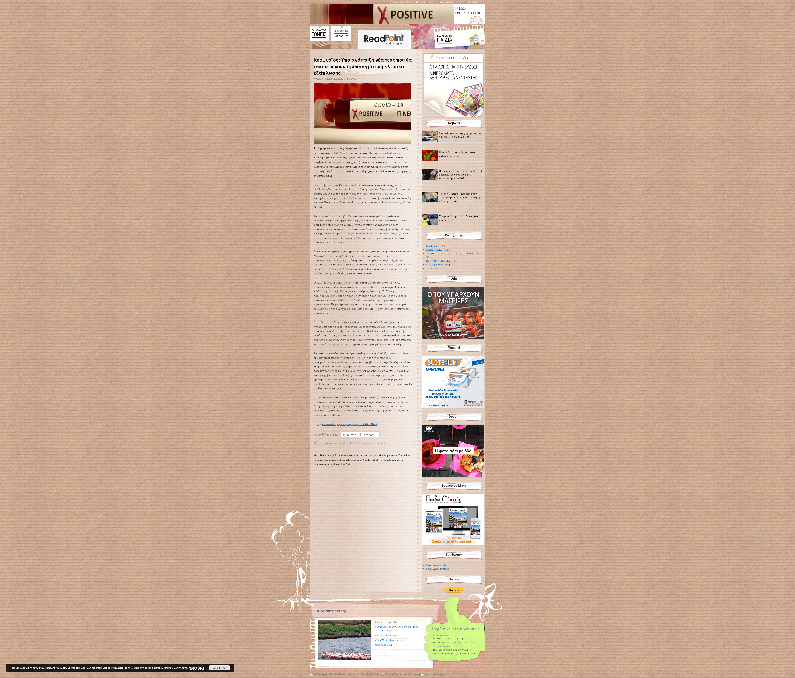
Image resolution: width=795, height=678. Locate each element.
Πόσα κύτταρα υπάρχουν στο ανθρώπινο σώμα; (457, 154)
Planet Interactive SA (436, 565)
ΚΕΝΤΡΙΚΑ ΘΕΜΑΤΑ (438, 260)
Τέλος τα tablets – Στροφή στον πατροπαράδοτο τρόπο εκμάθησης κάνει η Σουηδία (460, 197)
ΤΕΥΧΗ (430, 268)
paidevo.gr (324, 665)
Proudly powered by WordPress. (330, 674)
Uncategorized (433, 245)
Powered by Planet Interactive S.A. (402, 674)
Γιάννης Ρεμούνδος (385, 635)
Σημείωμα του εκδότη (438, 264)
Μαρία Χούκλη (383, 644)
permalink (380, 443)
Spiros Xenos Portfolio (437, 568)
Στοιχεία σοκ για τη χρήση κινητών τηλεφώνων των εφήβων (460, 135)
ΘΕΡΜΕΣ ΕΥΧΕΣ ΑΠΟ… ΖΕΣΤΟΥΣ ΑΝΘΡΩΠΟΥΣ (454, 253)
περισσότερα (196, 667)
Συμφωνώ (219, 668)
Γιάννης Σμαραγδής (386, 622)
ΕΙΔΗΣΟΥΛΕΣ (349, 443)
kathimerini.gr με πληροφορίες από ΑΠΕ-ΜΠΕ (349, 424)
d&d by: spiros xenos (435, 674)
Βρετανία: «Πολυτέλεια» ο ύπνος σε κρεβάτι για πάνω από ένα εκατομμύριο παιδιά (461, 174)
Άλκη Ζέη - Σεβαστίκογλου (390, 640)
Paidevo (352, 78)
